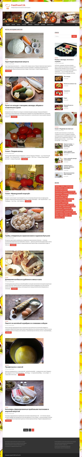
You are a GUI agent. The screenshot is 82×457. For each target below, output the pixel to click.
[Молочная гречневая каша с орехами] (59, 177)
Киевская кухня (71, 191)
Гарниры (63, 186)
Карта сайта (50, 24)
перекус (57, 215)
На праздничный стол (68, 193)
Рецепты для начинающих (60, 199)
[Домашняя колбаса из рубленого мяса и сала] (28, 264)
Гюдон (65, 98)
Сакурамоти (67, 90)
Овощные (57, 195)
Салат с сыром (58, 206)
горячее (66, 213)
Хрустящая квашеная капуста (17, 62)
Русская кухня (70, 199)
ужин (63, 217)
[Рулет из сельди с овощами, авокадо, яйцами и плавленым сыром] (28, 90)
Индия (8, 24)
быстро (73, 211)
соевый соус (58, 217)
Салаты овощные (66, 206)
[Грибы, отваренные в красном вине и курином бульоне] (28, 220)
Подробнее (14, 116)
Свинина (73, 206)
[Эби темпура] (59, 81)
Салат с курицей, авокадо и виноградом (70, 159)
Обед (75, 193)
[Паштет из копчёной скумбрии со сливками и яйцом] (28, 307)
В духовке (57, 186)
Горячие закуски (69, 186)
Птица (66, 197)
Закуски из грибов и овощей (61, 189)
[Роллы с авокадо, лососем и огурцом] (66, 56)
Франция (36, 24)
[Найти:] (66, 36)
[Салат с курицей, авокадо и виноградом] (59, 163)
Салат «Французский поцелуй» (17, 193)
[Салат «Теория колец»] (28, 135)
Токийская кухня (58, 208)
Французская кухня (59, 210)
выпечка (61, 213)
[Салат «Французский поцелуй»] (28, 178)
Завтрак (71, 187)
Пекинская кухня (64, 195)
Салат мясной (65, 202)
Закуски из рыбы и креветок (61, 191)
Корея (18, 24)
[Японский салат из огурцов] (59, 109)
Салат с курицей (70, 204)
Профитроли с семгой (14, 367)
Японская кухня (67, 211)
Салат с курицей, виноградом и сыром (69, 152)
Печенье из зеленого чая (70, 83)
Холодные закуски (68, 210)
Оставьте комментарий (9, 63)
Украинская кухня (67, 208)
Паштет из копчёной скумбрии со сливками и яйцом (26, 323)
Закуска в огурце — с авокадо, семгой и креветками (69, 145)
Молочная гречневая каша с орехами (69, 173)
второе (56, 213)
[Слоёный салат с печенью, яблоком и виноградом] (59, 170)
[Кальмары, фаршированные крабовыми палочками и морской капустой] (28, 393)
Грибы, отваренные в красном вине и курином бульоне (27, 236)
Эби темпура (67, 76)
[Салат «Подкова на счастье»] (66, 126)
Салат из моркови (67, 200)
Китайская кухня (58, 193)
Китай (13, 24)
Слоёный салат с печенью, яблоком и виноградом (69, 167)
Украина (30, 24)
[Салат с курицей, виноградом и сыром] (59, 155)
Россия (24, 24)
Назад (25, 430)
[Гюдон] (59, 102)
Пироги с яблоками (59, 197)
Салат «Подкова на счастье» (64, 129)
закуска (74, 213)
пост (70, 215)
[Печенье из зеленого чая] (59, 88)
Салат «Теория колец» (14, 151)
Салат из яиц (58, 202)
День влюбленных (59, 187)
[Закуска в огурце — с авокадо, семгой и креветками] (59, 148)
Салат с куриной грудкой (60, 204)
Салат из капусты (58, 200)
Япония (43, 24)
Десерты (66, 187)
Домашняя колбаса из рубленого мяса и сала (23, 279)
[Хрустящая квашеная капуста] (28, 46)
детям (70, 213)
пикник (61, 215)
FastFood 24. (18, 5)
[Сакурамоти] (59, 95)
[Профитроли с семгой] (28, 351)
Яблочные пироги (59, 211)
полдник (66, 215)
